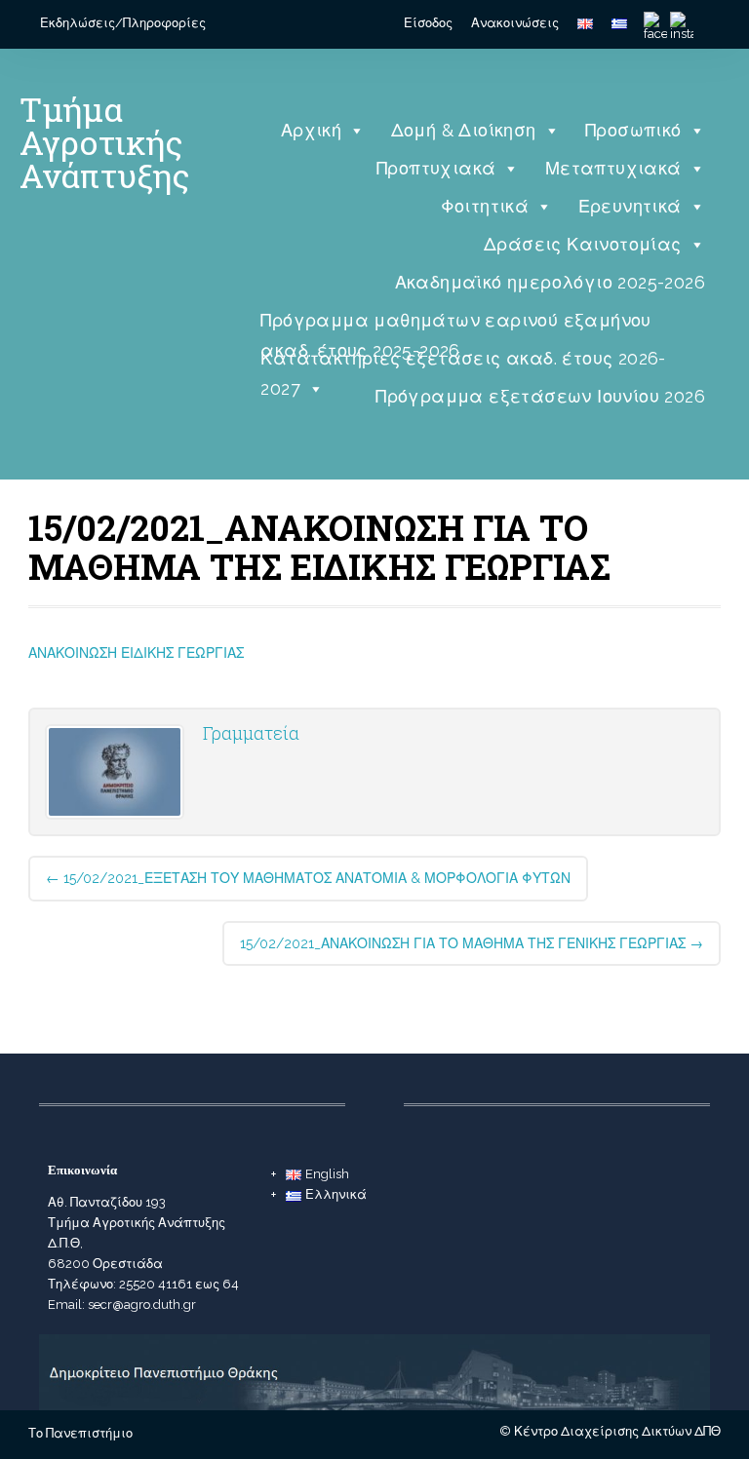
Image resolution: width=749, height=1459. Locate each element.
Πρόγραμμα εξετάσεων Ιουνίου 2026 (540, 396)
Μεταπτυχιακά (613, 168)
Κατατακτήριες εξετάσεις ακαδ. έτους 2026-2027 (462, 363)
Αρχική (311, 130)
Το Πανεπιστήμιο (80, 1433)
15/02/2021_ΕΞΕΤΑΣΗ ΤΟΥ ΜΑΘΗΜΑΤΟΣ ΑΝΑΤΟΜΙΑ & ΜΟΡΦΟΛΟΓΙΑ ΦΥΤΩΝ (308, 878)
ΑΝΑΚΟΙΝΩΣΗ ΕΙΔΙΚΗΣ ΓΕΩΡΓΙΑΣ (136, 653)
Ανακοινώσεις (515, 23)
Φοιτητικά (485, 206)
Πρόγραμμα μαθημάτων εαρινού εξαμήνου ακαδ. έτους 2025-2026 (455, 325)
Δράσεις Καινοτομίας (583, 244)
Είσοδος (428, 23)
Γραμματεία (251, 733)
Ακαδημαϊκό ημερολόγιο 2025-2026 (550, 282)
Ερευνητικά (630, 206)
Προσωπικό (633, 130)
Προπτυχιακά (435, 168)
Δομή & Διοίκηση (463, 130)
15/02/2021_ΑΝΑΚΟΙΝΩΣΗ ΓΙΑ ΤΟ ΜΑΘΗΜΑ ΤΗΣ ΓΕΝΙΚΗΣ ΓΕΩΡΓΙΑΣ (471, 943)
